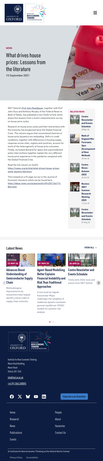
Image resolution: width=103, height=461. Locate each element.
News (12, 426)
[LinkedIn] (44, 396)
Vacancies (60, 426)
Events (13, 439)
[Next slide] (98, 283)
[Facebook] (12, 396)
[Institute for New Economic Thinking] (25, 12)
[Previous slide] (4, 283)
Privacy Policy (16, 457)
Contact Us (60, 432)
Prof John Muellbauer (32, 108)
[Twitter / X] (20, 396)
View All (89, 247)
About (58, 419)
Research (14, 419)
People (58, 412)
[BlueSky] (28, 396)
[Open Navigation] (95, 12)
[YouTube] (36, 396)
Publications (16, 432)
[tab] (49, 321)
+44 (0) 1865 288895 (17, 383)
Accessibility (32, 457)
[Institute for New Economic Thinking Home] (30, 344)
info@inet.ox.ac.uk (15, 377)
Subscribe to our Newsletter (74, 396)
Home (12, 412)
